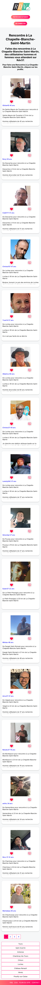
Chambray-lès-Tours (20, 956)
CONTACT (36, 983)
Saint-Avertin (20, 948)
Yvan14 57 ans (8, 320)
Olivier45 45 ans (8, 105)
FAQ (11, 983)
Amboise (20, 952)
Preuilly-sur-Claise (20, 976)
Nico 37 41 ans (8, 857)
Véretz (20, 972)
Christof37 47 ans (9, 266)
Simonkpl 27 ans (8, 535)
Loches (20, 964)
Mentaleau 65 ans (9, 911)
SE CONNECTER (20, 23)
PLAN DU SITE (24, 983)
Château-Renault (20, 968)
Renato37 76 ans (8, 750)
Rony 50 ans (7, 159)
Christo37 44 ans (9, 428)
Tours (20, 944)
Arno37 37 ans (8, 696)
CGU (16, 983)
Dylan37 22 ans (8, 589)
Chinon (20, 960)
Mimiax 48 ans (7, 642)
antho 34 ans (7, 803)
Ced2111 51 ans (8, 213)
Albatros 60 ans (8, 374)
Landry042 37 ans (9, 481)
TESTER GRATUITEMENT (20, 17)
